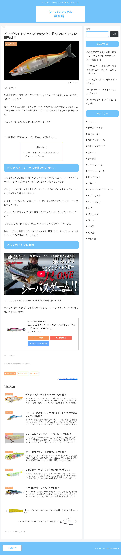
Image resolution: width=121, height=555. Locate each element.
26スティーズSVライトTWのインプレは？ (101, 91)
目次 (38, 147)
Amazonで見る (38, 338)
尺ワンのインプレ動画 (34, 156)
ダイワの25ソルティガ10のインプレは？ (101, 82)
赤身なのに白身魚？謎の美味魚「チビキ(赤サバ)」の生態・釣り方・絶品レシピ (102, 56)
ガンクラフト (24, 373)
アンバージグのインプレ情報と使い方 (101, 101)
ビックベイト (11, 373)
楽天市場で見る (61, 338)
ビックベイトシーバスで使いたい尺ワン (42, 152)
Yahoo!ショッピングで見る (38, 344)
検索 (88, 29)
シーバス (35, 373)
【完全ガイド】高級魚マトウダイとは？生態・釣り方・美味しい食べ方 (101, 70)
